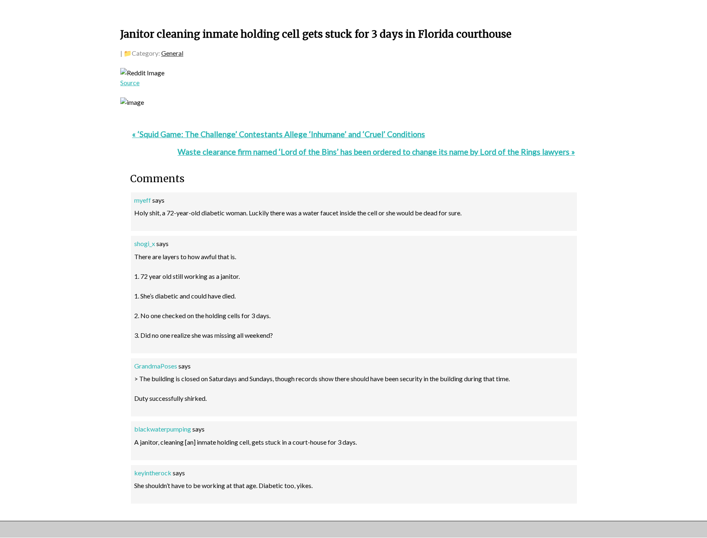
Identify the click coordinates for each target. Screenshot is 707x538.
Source (130, 82)
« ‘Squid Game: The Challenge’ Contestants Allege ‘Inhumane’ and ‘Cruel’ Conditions (278, 134)
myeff (142, 200)
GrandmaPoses (155, 366)
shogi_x (144, 243)
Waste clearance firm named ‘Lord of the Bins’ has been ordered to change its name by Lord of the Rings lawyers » (376, 151)
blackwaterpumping (162, 429)
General (172, 53)
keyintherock (152, 473)
